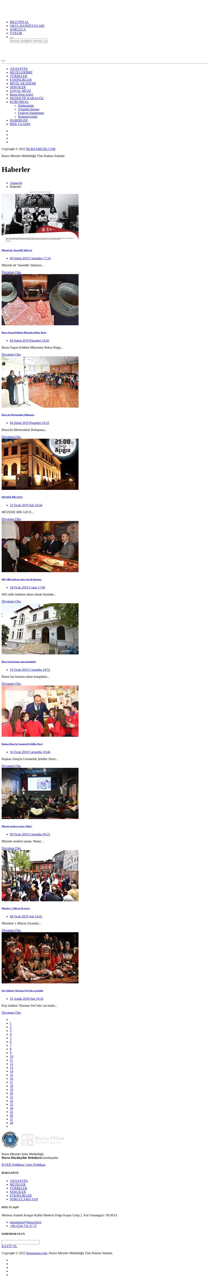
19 (11, 1089)
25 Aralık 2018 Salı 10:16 (26, 998)
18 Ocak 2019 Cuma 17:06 (27, 587)
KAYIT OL (9, 1246)
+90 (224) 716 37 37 (23, 1226)
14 (11, 1071)
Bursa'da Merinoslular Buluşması (18, 414)
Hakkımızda (26, 105)
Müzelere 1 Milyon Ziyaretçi (16, 908)
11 (11, 1060)
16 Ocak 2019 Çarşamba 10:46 (30, 752)
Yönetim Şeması (28, 109)
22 (11, 1100)
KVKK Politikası (13, 1164)
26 (11, 1115)
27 (11, 1119)
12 (11, 1063)
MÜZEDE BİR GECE (12, 497)
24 (11, 1108)
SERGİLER (18, 1192)
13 (11, 1067)
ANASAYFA (19, 1181)
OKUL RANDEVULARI (27, 25)
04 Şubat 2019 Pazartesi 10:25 (29, 423)
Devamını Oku (11, 272)
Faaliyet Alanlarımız (31, 113)
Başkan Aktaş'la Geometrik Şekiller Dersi (22, 744)
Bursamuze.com (36, 1253)
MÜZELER (18, 1184)
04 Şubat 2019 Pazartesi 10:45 (29, 340)
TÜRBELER (18, 1188)
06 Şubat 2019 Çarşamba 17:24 (30, 258)
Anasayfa (16, 183)
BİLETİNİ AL (19, 22)
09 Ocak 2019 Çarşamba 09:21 (30, 834)
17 (11, 1082)
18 (11, 1086)
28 (11, 1122)
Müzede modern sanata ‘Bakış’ (17, 826)
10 (11, 1056)
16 (11, 1078)
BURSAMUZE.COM (40, 149)
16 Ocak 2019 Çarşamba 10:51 (30, 669)
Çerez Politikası (35, 1164)
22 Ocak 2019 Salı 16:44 (26, 505)
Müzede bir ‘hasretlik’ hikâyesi (17, 250)
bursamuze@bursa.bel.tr (25, 1222)
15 (11, 1075)
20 (11, 1093)
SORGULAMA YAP (24, 1199)
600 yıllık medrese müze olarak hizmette (21, 579)
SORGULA (18, 29)
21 (11, 1097)
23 (11, 1104)
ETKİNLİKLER (21, 1195)
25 (11, 1111)
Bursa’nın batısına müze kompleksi (19, 661)
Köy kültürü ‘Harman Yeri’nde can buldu (22, 990)
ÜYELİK (16, 33)
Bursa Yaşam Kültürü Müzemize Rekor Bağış (24, 332)
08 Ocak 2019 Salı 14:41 (26, 916)
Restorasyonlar (27, 116)
